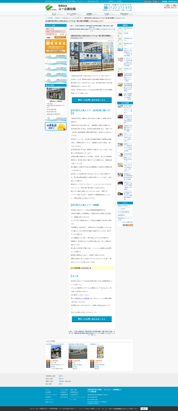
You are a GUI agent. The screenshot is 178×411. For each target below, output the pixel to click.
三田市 (77, 364)
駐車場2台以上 (75, 392)
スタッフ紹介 (64, 389)
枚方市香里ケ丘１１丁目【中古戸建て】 (57, 344)
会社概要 (48, 392)
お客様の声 (64, 392)
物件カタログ (49, 402)
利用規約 (48, 397)
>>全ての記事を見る (127, 222)
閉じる (144, 408)
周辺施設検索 (64, 394)
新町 (103, 364)
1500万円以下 (74, 394)
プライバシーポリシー (52, 394)
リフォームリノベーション (78, 397)
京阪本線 (61, 381)
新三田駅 (75, 367)
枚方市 (55, 364)
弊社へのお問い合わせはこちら (91, 100)
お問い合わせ (101, 305)
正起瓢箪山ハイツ (95, 344)
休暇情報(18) (121, 215)
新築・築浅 (74, 389)
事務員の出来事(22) (123, 205)
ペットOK (73, 399)
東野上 (81, 364)
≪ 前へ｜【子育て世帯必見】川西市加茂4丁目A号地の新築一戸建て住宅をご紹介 (91, 25)
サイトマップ (49, 399)
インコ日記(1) (121, 209)
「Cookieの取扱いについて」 (120, 408)
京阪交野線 (68, 381)
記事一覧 (92, 27)
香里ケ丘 (59, 364)
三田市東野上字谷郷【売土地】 (76, 344)
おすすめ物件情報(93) (123, 212)
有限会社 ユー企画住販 (82, 298)
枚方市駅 (53, 367)
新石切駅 (97, 367)
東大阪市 (100, 364)
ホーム (48, 389)
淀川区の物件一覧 (86, 268)
